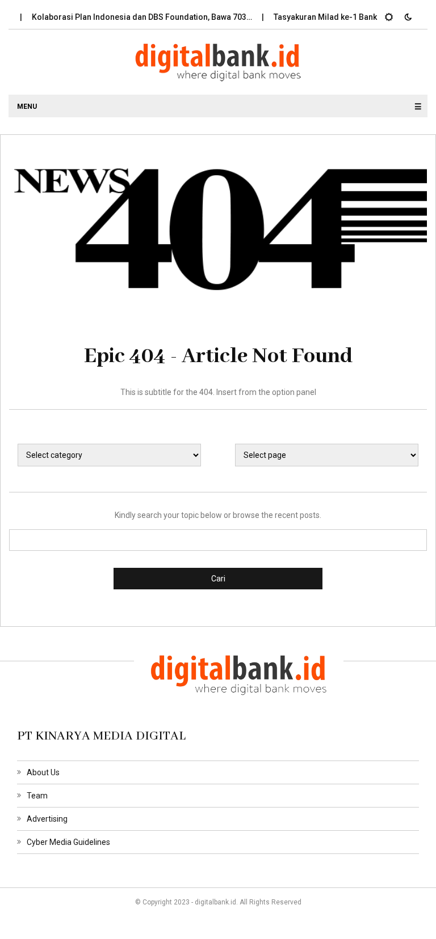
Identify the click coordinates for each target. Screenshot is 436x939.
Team (37, 795)
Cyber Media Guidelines (68, 842)
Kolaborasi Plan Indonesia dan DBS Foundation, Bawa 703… (134, 17)
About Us (43, 772)
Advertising (47, 818)
